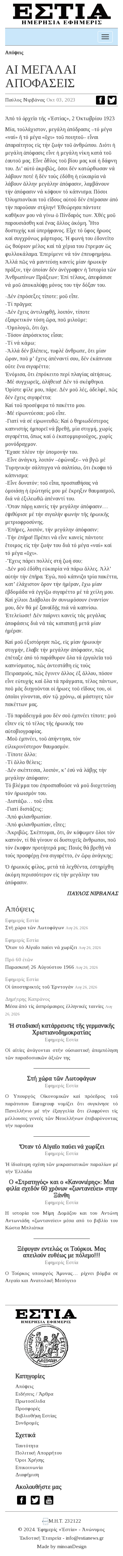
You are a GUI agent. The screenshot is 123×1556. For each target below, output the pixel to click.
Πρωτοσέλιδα (30, 1401)
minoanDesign (71, 1546)
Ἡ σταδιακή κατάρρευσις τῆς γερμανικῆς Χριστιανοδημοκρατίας (61, 1029)
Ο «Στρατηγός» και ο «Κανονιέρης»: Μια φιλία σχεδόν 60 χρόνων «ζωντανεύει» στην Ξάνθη (61, 1189)
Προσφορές (27, 1408)
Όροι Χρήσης (29, 1460)
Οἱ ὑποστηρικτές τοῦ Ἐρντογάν (39, 987)
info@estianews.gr (85, 1538)
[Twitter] (112, 100)
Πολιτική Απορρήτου (38, 1453)
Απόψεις (14, 52)
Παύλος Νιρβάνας (25, 100)
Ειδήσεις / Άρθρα (34, 1394)
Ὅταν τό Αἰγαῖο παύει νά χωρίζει (41, 947)
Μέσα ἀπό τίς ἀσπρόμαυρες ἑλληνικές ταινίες (54, 1006)
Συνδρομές (27, 1423)
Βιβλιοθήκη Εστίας (36, 1415)
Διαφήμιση (27, 1474)
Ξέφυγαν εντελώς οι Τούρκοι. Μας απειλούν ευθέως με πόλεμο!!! (61, 1252)
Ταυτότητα (26, 1445)
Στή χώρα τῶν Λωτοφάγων (34, 927)
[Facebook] (100, 100)
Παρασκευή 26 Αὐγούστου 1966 (39, 967)
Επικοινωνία (29, 1467)
